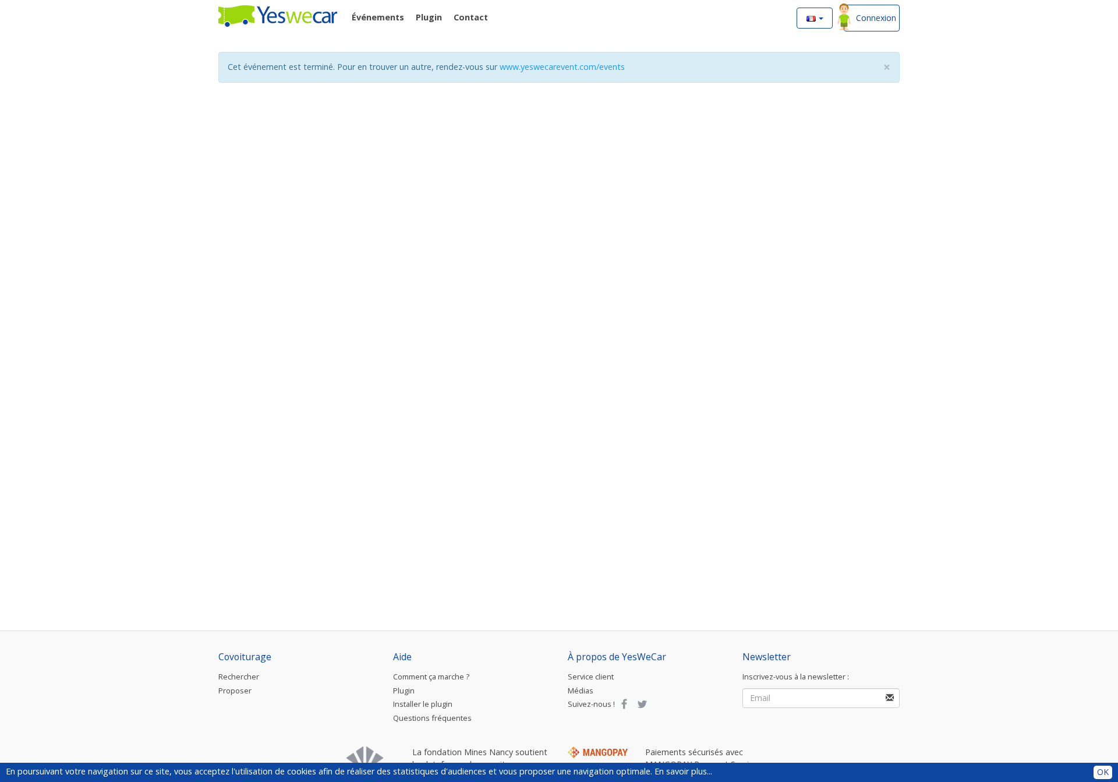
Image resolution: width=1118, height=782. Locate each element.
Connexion (876, 17)
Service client (591, 676)
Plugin (404, 690)
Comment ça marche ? (431, 676)
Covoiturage (244, 656)
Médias (580, 690)
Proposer (235, 690)
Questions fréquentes (432, 718)
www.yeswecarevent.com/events (562, 66)
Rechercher (238, 676)
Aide (402, 656)
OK (1103, 771)
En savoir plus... (683, 771)
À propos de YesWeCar (617, 656)
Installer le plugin (422, 704)
